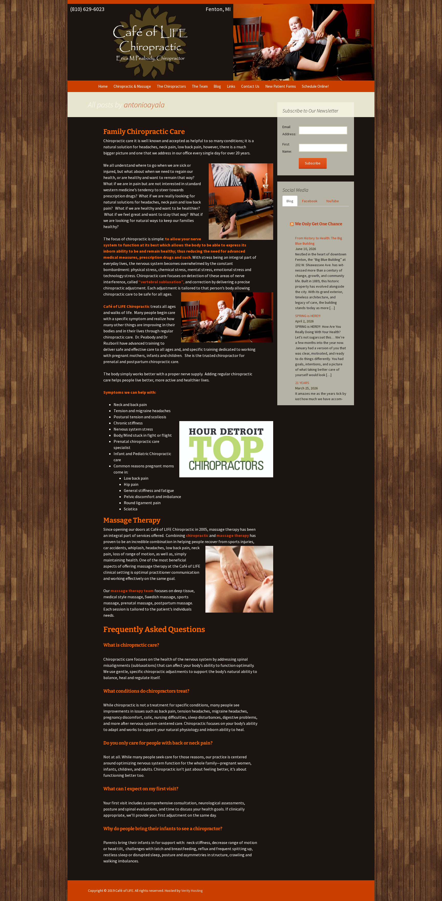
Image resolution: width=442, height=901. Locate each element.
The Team (200, 86)
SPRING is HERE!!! (308, 315)
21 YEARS (302, 382)
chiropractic (197, 535)
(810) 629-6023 (87, 9)
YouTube (332, 201)
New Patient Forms (280, 86)
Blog (217, 86)
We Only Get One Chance (318, 223)
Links (231, 86)
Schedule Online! (315, 86)
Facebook (309, 201)
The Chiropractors (171, 86)
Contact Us (250, 86)
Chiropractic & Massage (132, 86)
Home (103, 86)
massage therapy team (132, 590)
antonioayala (144, 104)
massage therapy (232, 535)
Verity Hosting (192, 890)
